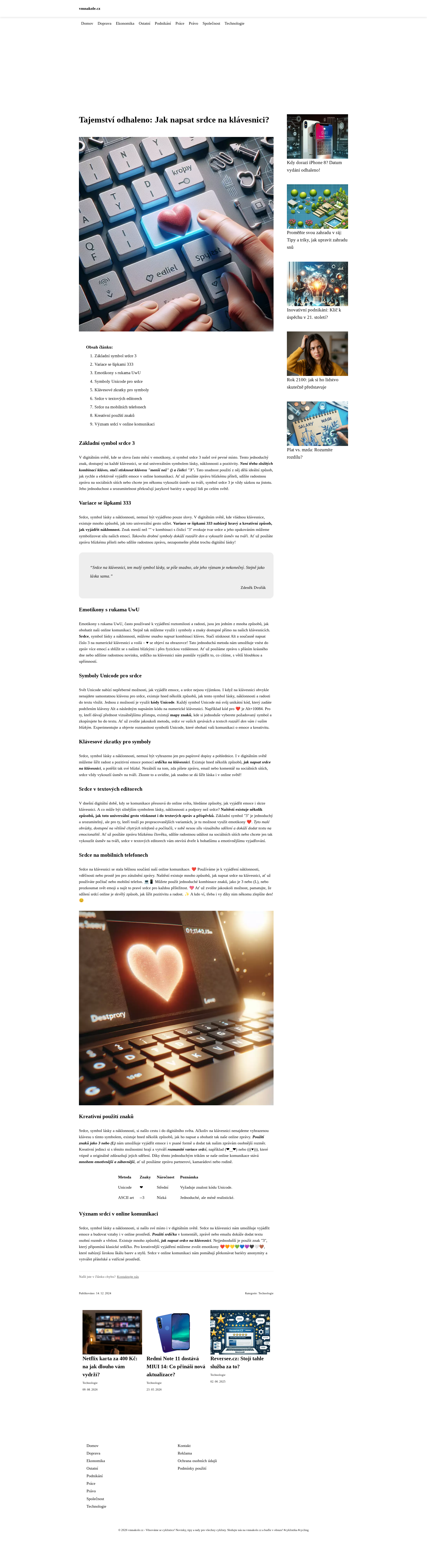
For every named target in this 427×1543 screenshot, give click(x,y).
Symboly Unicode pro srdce (119, 381)
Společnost (211, 23)
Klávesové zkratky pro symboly (122, 389)
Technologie (234, 23)
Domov (87, 23)
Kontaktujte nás (128, 1276)
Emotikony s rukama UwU (118, 372)
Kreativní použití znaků (115, 415)
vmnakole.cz (89, 8)
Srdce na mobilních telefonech (120, 407)
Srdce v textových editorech (118, 398)
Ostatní (144, 23)
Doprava (104, 23)
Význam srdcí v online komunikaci (125, 424)
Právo (193, 23)
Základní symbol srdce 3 (116, 355)
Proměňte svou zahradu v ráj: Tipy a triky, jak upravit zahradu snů (317, 240)
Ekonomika (125, 23)
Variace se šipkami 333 (114, 364)
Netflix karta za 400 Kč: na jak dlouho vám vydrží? (110, 1366)
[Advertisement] (213, 60)
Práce (179, 23)
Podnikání (163, 23)
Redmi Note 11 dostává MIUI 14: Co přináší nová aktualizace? (176, 1366)
